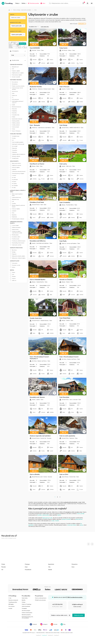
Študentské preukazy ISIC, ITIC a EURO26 (27, 617)
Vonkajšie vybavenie (43, 554)
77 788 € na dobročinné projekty (74, 597)
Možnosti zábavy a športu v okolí (43, 564)
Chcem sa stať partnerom (40, 598)
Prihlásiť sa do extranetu (40, 600)
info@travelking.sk (77, 604)
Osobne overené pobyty (27, 612)
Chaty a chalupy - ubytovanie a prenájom (22, 10)
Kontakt (10, 608)
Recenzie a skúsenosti (13, 600)
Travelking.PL (56, 635)
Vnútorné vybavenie (43, 549)
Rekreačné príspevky (26, 614)
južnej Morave (78, 519)
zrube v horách (55, 520)
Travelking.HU (50, 635)
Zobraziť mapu (22, 43)
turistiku (39, 515)
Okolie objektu (43, 559)
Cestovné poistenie (26, 606)
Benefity (23, 600)
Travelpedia (24, 608)
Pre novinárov (12, 606)
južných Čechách (66, 519)
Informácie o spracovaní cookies (67, 632)
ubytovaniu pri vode (47, 518)
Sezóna (43, 574)
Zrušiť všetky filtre (45, 26)
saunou (81, 525)
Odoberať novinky (78, 615)
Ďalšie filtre (15, 60)
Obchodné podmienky (40, 632)
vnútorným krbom (71, 525)
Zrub (35, 10)
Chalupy (23, 602)
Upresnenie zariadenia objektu (43, 569)
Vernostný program (26, 610)
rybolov (59, 515)
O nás (10, 598)
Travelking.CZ (38, 635)
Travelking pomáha (13, 602)
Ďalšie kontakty (77, 606)
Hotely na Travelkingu (26, 604)
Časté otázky (25, 598)
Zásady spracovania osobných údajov (53, 632)
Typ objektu (15, 51)
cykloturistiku (45, 515)
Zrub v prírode (80, 513)
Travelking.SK (44, 635)
